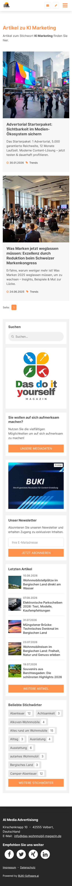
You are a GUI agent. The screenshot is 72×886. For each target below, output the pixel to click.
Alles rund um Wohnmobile (31, 730)
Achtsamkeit (48, 713)
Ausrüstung (40, 739)
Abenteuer (20, 713)
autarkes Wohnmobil (26, 756)
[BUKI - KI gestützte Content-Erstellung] (36, 486)
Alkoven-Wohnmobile (27, 722)
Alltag (16, 739)
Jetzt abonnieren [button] (36, 553)
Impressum (9, 867)
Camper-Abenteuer (26, 773)
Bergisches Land (24, 765)
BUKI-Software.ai (28, 875)
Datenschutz (27, 867)
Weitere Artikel (36, 688)
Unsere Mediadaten (36, 448)
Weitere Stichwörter (36, 783)
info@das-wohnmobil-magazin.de (37, 836)
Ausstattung (21, 748)
